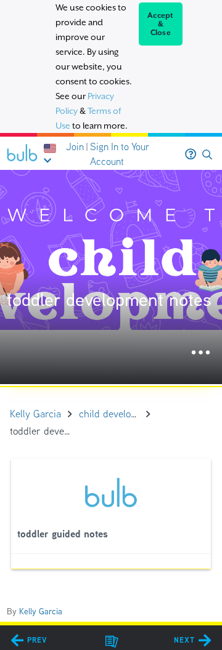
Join (75, 147)
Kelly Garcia (40, 611)
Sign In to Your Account (119, 154)
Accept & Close (160, 24)
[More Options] (200, 353)
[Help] (190, 154)
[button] (207, 154)
